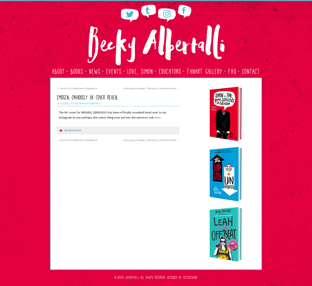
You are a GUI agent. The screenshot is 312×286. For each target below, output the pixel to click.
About (58, 71)
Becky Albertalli (91, 103)
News (95, 71)
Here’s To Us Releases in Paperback (77, 88)
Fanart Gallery (205, 71)
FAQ (232, 71)
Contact (251, 71)
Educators (170, 71)
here (158, 117)
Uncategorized (72, 130)
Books (77, 71)
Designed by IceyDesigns (182, 277)
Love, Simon (140, 71)
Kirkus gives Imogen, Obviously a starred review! (151, 88)
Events (114, 71)
